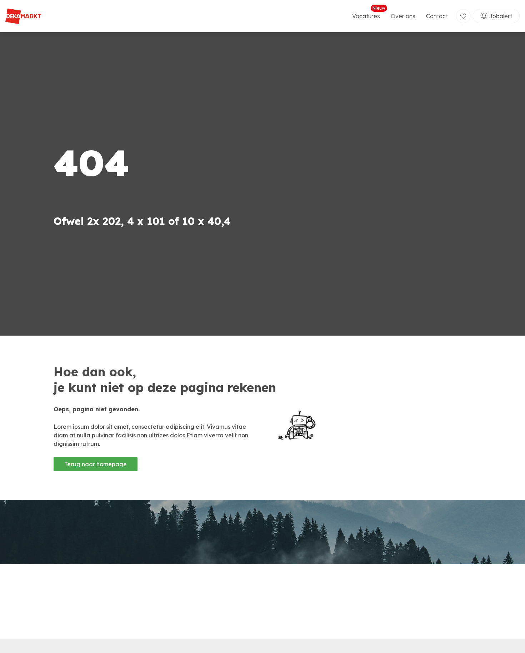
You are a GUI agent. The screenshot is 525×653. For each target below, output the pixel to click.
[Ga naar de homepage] (23, 16)
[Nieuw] (463, 16)
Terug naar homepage (95, 464)
